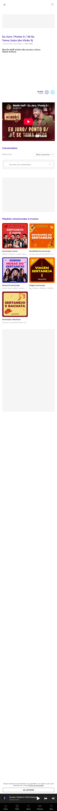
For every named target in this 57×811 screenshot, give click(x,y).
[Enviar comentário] (50, 164)
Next (46, 798)
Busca (29, 809)
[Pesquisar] (53, 4)
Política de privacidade (36, 785)
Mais (51, 809)
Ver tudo (29, 43)
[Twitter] (52, 92)
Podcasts (40, 809)
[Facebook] (47, 92)
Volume (53, 798)
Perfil (17, 809)
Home (6, 809)
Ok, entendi (28, 790)
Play (38, 798)
